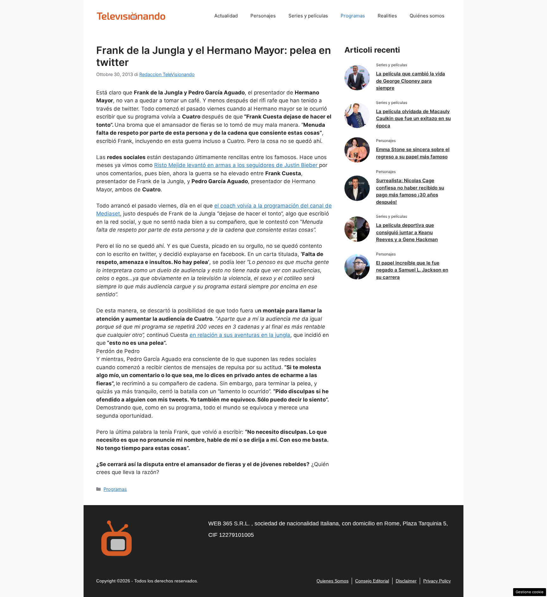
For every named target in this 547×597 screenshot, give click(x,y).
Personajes (263, 16)
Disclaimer (406, 580)
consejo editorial (372, 580)
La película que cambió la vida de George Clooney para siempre (410, 81)
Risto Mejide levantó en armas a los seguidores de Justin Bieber (236, 165)
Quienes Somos (333, 580)
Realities (387, 16)
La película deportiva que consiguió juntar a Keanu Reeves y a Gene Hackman (407, 232)
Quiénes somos (427, 16)
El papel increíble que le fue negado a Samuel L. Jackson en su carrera (412, 270)
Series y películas (308, 16)
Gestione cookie (530, 592)
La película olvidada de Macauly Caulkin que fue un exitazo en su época (413, 118)
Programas (353, 16)
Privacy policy (437, 580)
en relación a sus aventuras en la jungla (240, 335)
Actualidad (226, 16)
